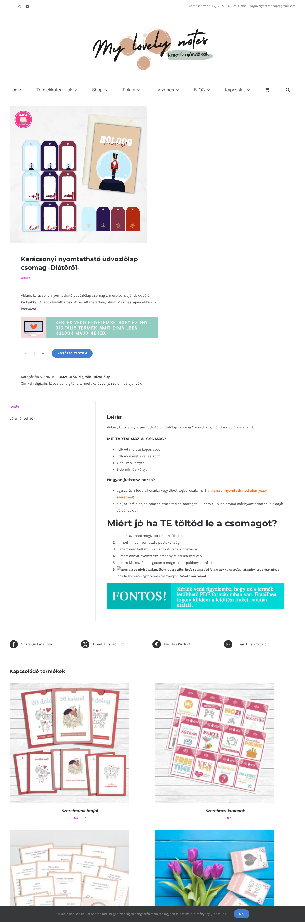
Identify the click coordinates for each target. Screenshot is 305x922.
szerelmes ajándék (126, 383)
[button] (288, 89)
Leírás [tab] (14, 407)
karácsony (101, 383)
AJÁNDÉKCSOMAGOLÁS (58, 377)
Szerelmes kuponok (225, 811)
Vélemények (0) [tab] (22, 418)
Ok (241, 914)
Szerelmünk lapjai (80, 811)
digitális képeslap (49, 383)
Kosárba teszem (72, 353)
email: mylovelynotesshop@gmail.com (267, 6)
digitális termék (78, 383)
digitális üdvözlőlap (94, 377)
